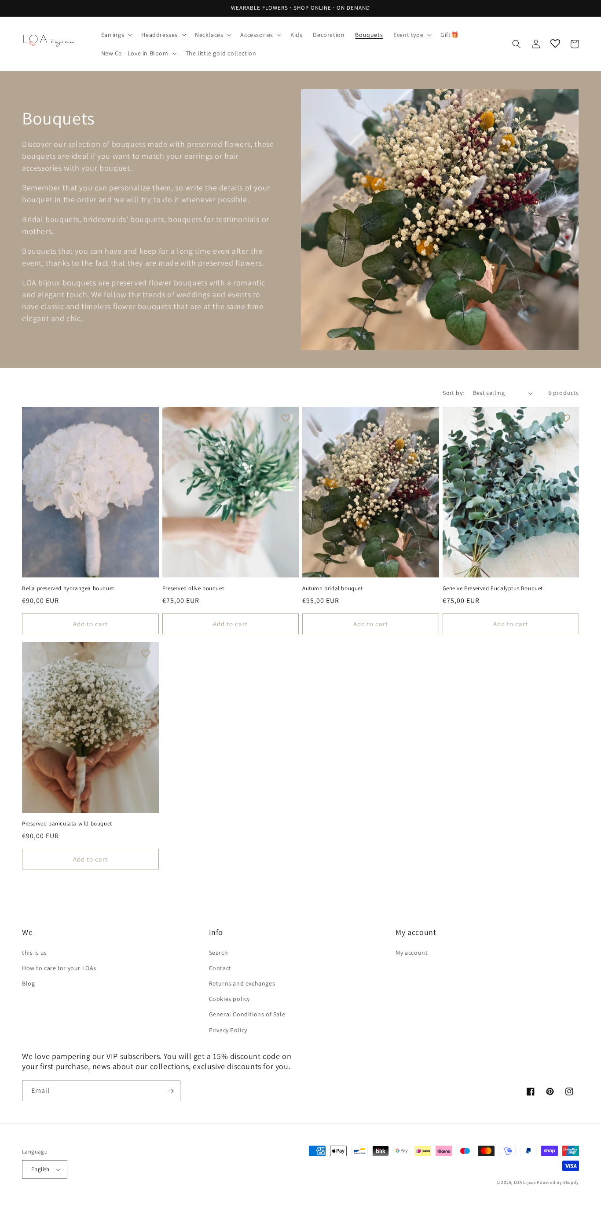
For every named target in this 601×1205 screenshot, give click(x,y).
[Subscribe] (170, 1091)
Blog (28, 983)
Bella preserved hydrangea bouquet (68, 588)
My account (412, 953)
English (40, 1169)
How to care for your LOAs (59, 968)
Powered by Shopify (558, 1182)
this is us (34, 953)
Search (218, 953)
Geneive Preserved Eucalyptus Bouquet (493, 588)
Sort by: (453, 393)
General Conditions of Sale (247, 1014)
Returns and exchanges (242, 983)
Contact (220, 968)
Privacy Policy (228, 1030)
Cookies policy (229, 999)
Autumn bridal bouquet (332, 588)
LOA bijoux (525, 1182)
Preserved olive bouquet (193, 588)
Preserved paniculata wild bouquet (67, 823)
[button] (116, 35)
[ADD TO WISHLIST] (145, 418)
